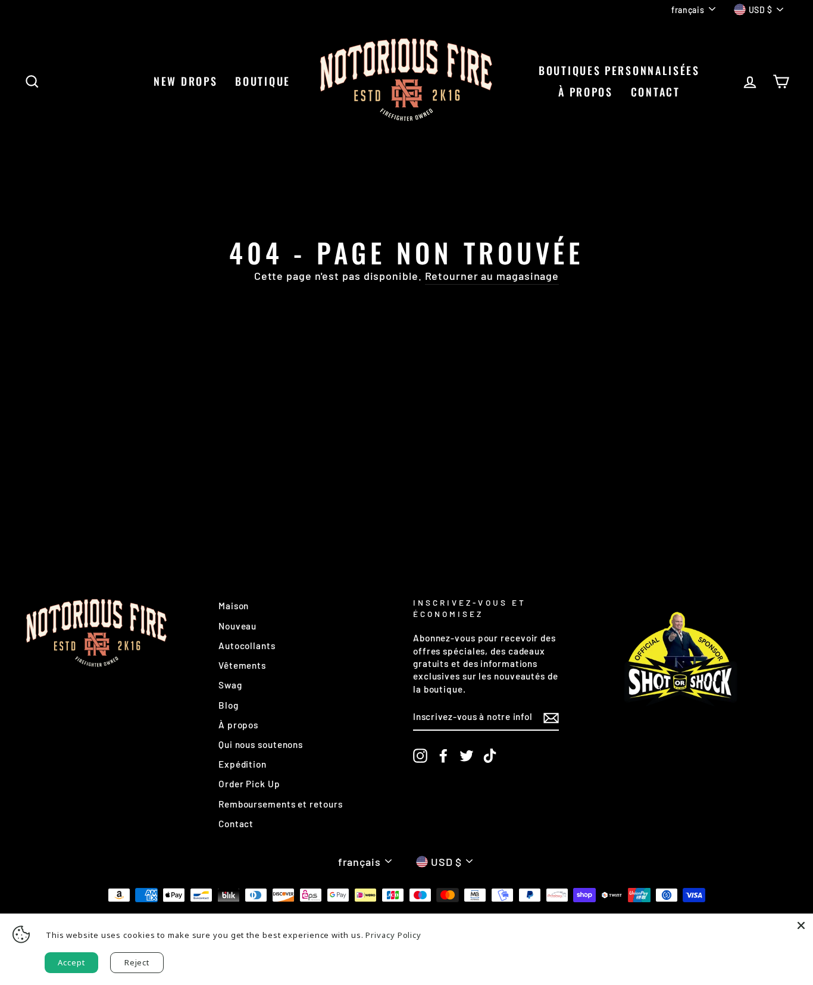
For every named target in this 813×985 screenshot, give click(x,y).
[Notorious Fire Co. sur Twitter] (466, 756)
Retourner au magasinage (492, 275)
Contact (236, 823)
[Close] (801, 925)
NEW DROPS (185, 81)
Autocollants (247, 645)
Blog (228, 705)
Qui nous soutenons (260, 744)
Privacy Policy (393, 935)
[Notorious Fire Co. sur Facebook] (443, 756)
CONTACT (655, 91)
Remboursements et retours (280, 804)
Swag (230, 684)
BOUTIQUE (262, 81)
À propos (585, 91)
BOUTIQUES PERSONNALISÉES (619, 70)
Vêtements (242, 665)
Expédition (242, 764)
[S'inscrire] (551, 717)
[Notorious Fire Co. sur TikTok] (490, 756)
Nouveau (237, 626)
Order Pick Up (249, 783)
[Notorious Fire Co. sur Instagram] (420, 756)
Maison (233, 605)
